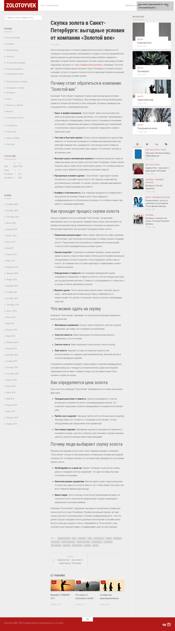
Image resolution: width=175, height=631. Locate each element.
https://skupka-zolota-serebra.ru (89, 64)
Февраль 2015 (12, 342)
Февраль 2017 (12, 267)
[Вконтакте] (164, 625)
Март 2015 (11, 336)
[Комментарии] (156, 144)
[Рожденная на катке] (152, 117)
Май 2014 (10, 399)
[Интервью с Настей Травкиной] (138, 183)
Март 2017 (11, 261)
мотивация (55, 542)
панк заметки (56, 545)
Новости (10, 56)
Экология (11, 144)
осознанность (96, 542)
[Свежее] (137, 144)
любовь (108, 538)
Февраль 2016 (12, 273)
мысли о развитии (68, 542)
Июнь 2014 (11, 392)
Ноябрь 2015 (12, 292)
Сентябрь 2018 (13, 217)
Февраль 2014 (12, 417)
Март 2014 (11, 411)
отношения (108, 542)
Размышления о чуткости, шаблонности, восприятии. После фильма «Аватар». (156, 203)
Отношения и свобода (16, 63)
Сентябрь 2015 (13, 304)
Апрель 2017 (12, 254)
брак (74, 538)
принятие (66, 545)
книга (90, 538)
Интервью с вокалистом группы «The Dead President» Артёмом (157, 221)
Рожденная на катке (147, 128)
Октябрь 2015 (12, 298)
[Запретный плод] (152, 89)
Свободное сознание (15, 88)
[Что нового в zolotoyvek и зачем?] (87, 585)
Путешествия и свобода (17, 81)
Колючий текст (144, 42)
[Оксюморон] (152, 60)
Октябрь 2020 (12, 204)
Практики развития (15, 69)
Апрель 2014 (12, 405)
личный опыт (98, 538)
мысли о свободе (83, 542)
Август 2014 (12, 380)
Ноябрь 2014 (12, 361)
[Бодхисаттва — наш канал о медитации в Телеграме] (138, 168)
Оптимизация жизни (15, 74)
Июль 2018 (11, 223)
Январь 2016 (12, 279)
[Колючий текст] (152, 32)
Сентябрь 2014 (13, 373)
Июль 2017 (11, 242)
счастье (95, 545)
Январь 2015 (12, 348)
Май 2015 (10, 323)
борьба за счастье (64, 538)
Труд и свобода (13, 138)
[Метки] (166, 144)
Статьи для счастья (15, 117)
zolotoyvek (21, 5)
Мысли (10, 111)
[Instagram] (169, 625)
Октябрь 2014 (12, 367)
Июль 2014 (11, 386)
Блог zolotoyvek (13, 37)
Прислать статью (133, 5)
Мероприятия (12, 50)
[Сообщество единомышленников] (112, 585)
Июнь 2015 (11, 317)
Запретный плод (145, 99)
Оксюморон (143, 71)
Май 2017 (10, 248)
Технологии (11, 132)
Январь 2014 (12, 424)
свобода (87, 545)
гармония (81, 538)
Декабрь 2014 (12, 355)
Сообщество (12, 125)
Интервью (11, 92)
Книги (9, 99)
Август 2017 (12, 235)
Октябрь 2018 (12, 210)
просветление (77, 545)
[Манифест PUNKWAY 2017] (63, 585)
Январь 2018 (12, 229)
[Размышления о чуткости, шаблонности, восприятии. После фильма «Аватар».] (138, 201)
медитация (117, 538)
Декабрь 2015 (12, 286)
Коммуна (10, 44)
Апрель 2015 (12, 330)
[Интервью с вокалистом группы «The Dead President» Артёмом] (138, 219)
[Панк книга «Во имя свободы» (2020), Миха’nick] (138, 154)
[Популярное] (147, 144)
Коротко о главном (15, 105)
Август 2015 (12, 311)
